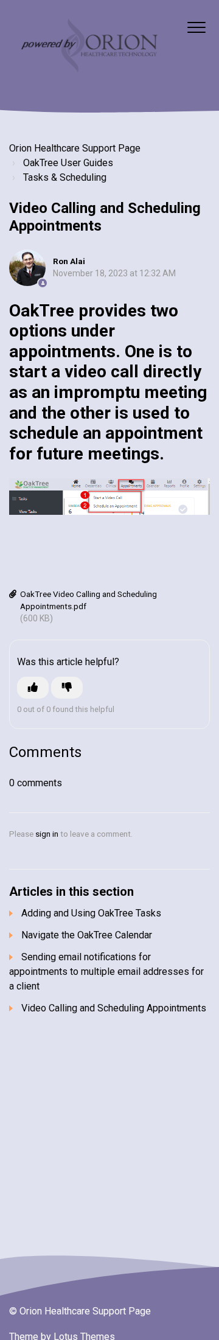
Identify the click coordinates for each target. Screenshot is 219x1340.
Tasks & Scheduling (64, 177)
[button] (196, 27)
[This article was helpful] (33, 688)
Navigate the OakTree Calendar (86, 935)
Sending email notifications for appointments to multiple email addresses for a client (106, 971)
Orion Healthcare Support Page (75, 148)
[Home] (88, 46)
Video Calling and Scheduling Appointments (113, 1008)
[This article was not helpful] (67, 688)
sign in (46, 834)
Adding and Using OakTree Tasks (91, 913)
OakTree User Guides (68, 163)
